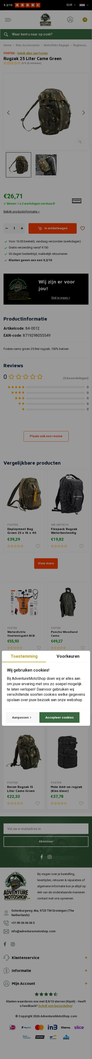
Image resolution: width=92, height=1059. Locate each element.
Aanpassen (20, 717)
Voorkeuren (68, 656)
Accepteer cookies (59, 717)
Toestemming (24, 656)
